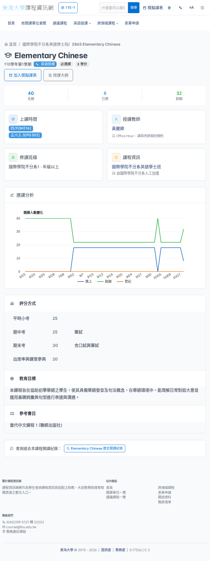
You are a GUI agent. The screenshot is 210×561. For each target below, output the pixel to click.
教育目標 (27, 378)
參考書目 (27, 413)
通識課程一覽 (116, 497)
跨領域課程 (166, 488)
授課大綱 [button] (60, 75)
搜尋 (133, 7)
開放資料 (164, 497)
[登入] (169, 7)
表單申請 (164, 493)
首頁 (12, 44)
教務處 (120, 550)
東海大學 (66, 550)
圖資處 (106, 550)
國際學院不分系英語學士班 (45, 44)
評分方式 (27, 303)
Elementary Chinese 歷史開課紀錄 (97, 448)
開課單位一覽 (116, 493)
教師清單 (164, 502)
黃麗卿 (118, 128)
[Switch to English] (180, 7)
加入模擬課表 (25, 75)
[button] (82, 22)
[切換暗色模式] (202, 7)
